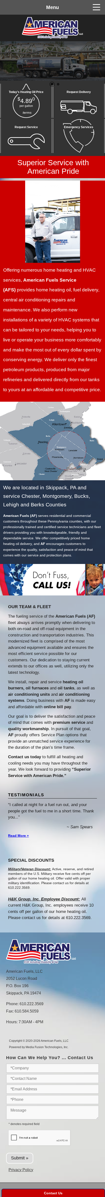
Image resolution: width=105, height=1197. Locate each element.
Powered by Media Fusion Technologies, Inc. (38, 1047)
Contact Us (53, 1193)
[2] (58, 84)
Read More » (18, 836)
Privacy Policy (21, 1170)
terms (27, 112)
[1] (52, 84)
